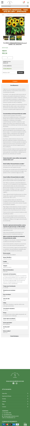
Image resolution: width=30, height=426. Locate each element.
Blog (3, 404)
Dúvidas (4, 398)
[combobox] (13, 6)
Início (3, 14)
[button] (6, 40)
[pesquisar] (27, 6)
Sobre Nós (4, 393)
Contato (4, 406)
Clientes (4, 401)
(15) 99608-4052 (8, 414)
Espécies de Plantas (6, 396)
